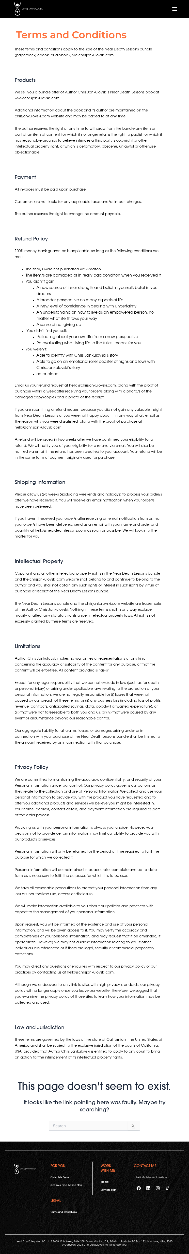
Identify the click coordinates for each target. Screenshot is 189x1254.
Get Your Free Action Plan (66, 1185)
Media (105, 1182)
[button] (175, 8)
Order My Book (59, 1177)
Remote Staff (108, 1190)
